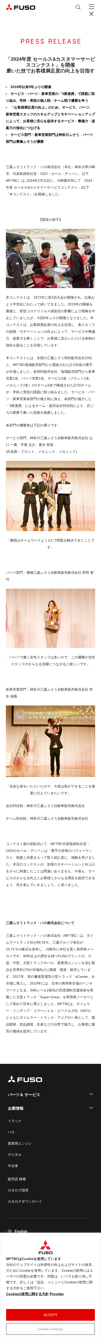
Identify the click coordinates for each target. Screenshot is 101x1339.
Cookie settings (50, 1329)
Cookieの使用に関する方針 (27, 1294)
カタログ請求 (18, 1190)
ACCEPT (50, 1315)
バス (11, 1132)
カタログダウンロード (25, 1201)
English (21, 1231)
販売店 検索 (17, 1179)
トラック (15, 1121)
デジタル (15, 1154)
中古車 (13, 1166)
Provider (57, 1294)
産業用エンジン (20, 1143)
